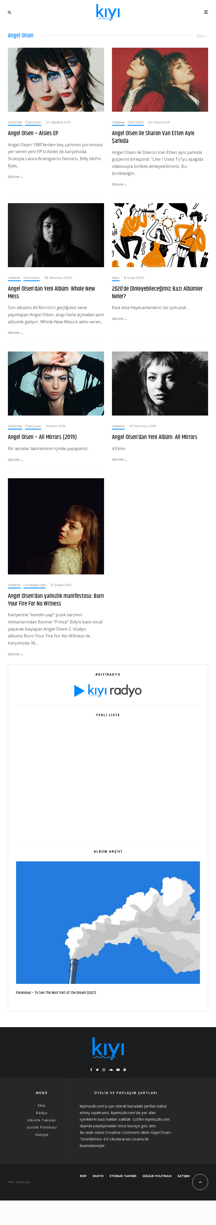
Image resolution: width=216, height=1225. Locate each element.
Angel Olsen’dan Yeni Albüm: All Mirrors (154, 437)
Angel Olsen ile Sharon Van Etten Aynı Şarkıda (153, 137)
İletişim (41, 1134)
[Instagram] (104, 1069)
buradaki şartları (141, 1106)
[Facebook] (91, 1069)
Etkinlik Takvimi (42, 1120)
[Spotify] (124, 1069)
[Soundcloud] (111, 1069)
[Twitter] (97, 1069)
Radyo (42, 1112)
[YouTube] (118, 1069)
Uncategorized (34, 585)
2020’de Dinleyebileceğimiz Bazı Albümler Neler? (157, 292)
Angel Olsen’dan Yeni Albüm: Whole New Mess (51, 292)
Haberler (118, 122)
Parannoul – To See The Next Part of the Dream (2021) (56, 992)
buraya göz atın (141, 1125)
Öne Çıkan (33, 122)
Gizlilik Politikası (42, 1127)
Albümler (15, 122)
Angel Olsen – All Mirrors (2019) (42, 437)
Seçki (116, 278)
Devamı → (15, 177)
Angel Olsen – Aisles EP (33, 133)
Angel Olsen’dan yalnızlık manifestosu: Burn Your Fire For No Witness (56, 600)
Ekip (42, 1105)
